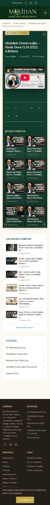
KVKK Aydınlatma (34, 470)
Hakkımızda (17, 3)
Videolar (6, 470)
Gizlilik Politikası (34, 458)
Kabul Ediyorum (25, 500)
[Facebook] (26, 3)
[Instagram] (31, 3)
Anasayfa (6, 23)
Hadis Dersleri (19, 23)
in (8, 116)
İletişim (6, 466)
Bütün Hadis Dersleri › (25, 327)
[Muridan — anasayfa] (25, 12)
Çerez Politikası (34, 462)
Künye (5, 462)
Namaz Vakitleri (10, 478)
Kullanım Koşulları (35, 466)
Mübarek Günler (10, 482)
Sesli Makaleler (9, 474)
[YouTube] (36, 3)
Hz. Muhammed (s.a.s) (36, 412)
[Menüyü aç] (45, 13)
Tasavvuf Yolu (33, 437)
